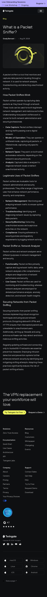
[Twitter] (4, 544)
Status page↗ (11, 581)
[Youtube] (16, 544)
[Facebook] (8, 544)
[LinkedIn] (12, 544)
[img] (8, 11)
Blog (4, 19)
